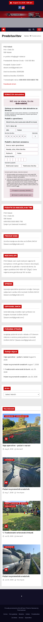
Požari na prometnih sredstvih (15, 364)
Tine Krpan (20, 493)
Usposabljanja (9, 416)
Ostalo (28, 614)
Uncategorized (9, 460)
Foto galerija (13, 614)
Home (26, 36)
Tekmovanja (24, 503)
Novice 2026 (14, 503)
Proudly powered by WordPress (15, 608)
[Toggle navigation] (30, 29)
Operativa (28, 618)
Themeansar (21, 610)
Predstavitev (36, 614)
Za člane (14, 618)
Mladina (21, 614)
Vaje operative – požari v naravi (16, 357)
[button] (34, 29)
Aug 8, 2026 (9, 449)
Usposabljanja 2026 (22, 416)
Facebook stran (10, 84)
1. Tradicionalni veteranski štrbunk (17, 369)
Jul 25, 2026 (9, 536)
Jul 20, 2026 (9, 580)
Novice (7, 503)
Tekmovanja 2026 (10, 506)
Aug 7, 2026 (9, 493)
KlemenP (19, 449)
